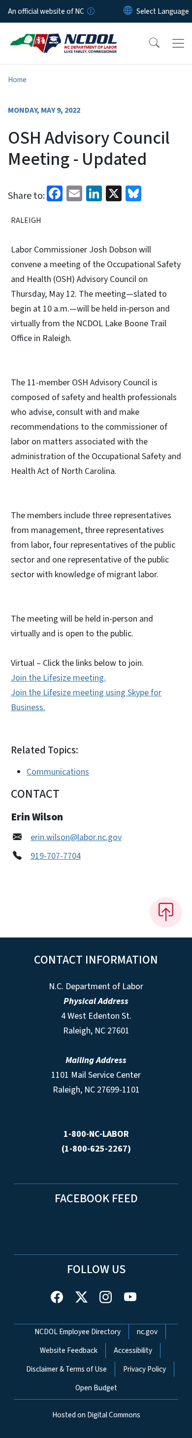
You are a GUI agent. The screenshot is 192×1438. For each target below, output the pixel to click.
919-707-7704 (56, 856)
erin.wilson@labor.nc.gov (76, 837)
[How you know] (90, 11)
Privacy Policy (144, 1369)
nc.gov (147, 1331)
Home (17, 79)
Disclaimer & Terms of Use (66, 1369)
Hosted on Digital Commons (96, 1414)
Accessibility (133, 1350)
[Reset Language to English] (128, 11)
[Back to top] (166, 912)
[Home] (63, 34)
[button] (148, 43)
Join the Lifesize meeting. (58, 678)
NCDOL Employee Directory (77, 1331)
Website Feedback (68, 1350)
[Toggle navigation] (178, 43)
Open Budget (96, 1387)
